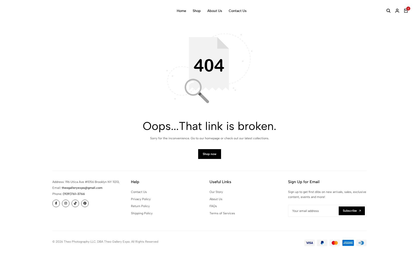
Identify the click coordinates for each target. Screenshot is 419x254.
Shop (197, 11)
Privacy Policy (141, 199)
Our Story (216, 192)
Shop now (209, 154)
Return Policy (140, 206)
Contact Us (238, 11)
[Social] (56, 203)
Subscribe (350, 211)
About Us (214, 11)
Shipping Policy (142, 213)
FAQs (213, 206)
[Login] (397, 11)
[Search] (388, 11)
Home (181, 11)
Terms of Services (222, 213)
